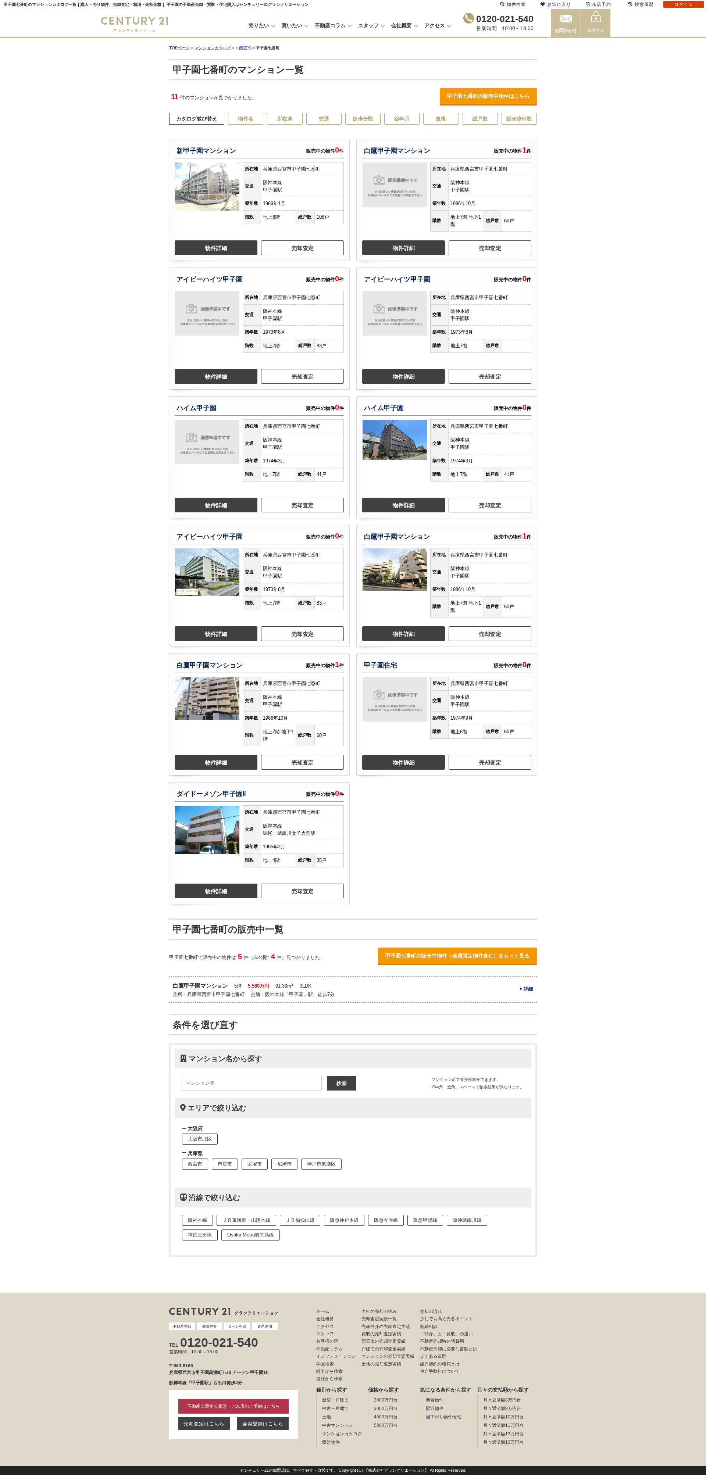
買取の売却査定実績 (381, 1333)
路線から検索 (329, 1378)
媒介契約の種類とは (440, 1364)
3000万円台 (385, 1408)
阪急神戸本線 (344, 1220)
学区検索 (325, 1364)
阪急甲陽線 (425, 1220)
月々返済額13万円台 (503, 1442)
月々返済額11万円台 (503, 1425)
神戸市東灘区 (321, 1164)
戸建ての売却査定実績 (383, 1349)
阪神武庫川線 (467, 1220)
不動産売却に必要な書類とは (448, 1349)
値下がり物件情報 (443, 1416)
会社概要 (401, 25)
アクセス (434, 25)
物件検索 (516, 4)
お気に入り (559, 4)
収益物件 (331, 1442)
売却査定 (303, 248)
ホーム (322, 1311)
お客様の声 (327, 1341)
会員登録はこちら (263, 1423)
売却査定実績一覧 (379, 1318)
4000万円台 (385, 1416)
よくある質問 (433, 1356)
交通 (324, 119)
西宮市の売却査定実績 (383, 1341)
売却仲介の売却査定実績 (385, 1326)
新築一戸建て (335, 1400)
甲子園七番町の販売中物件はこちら (488, 96)
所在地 (284, 119)
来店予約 (601, 4)
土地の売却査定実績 (381, 1364)
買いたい (292, 25)
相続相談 (429, 1326)
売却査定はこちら (204, 1423)
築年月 (402, 119)
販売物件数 (519, 119)
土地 (326, 1416)
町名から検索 (329, 1371)
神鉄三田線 (200, 1235)
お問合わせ (566, 30)
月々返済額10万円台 (503, 1416)
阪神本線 (197, 1220)
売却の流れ (431, 1311)
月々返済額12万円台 (503, 1433)
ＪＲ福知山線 (300, 1220)
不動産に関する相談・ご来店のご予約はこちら (233, 1406)
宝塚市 (254, 1164)
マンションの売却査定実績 (387, 1356)
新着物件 (434, 1400)
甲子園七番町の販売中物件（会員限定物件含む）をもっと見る (457, 956)
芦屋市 (225, 1164)
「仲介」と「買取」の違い (446, 1333)
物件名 (245, 119)
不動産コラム (330, 25)
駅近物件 (434, 1408)
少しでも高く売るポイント (446, 1318)
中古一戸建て (335, 1408)
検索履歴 (644, 4)
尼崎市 (284, 1164)
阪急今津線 (386, 1220)
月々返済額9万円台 (502, 1408)
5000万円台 (385, 1425)
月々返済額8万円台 (502, 1400)
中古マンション (337, 1425)
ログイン (596, 30)
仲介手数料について (440, 1371)
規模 (441, 119)
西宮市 (245, 48)
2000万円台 (385, 1400)
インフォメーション (336, 1356)
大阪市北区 (200, 1139)
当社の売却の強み (379, 1311)
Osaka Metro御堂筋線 (250, 1235)
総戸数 (480, 119)
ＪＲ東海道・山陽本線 (246, 1220)
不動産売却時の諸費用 (442, 1341)
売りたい (259, 25)
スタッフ (368, 25)
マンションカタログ (342, 1433)
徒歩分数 (363, 119)
